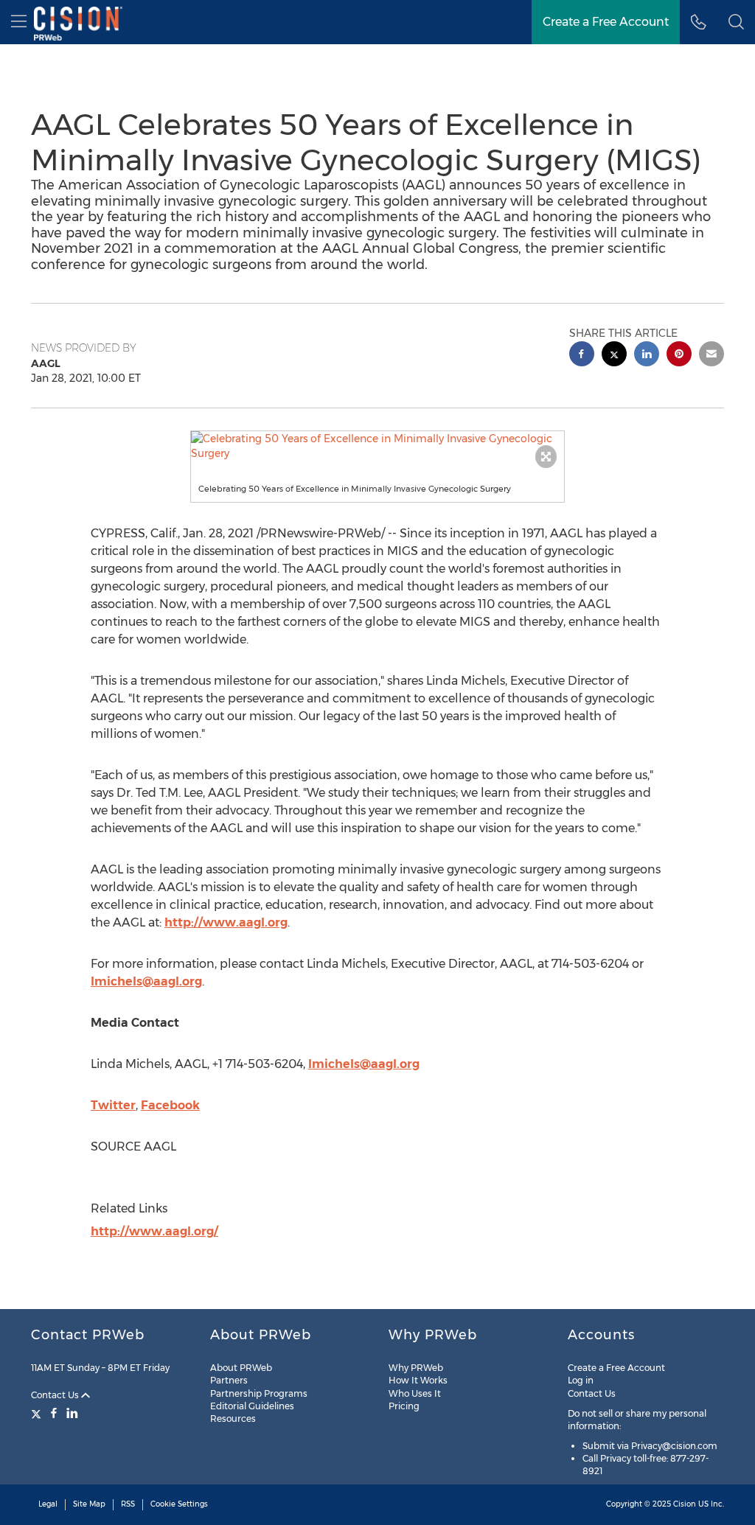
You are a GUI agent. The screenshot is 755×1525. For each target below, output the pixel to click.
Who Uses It (415, 1393)
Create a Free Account (606, 22)
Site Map (89, 1504)
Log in (581, 1380)
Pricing (404, 1405)
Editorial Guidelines (252, 1405)
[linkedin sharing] (646, 355)
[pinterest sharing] (679, 355)
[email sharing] (711, 355)
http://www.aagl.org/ (154, 1231)
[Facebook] (53, 1413)
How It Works (418, 1380)
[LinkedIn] (72, 1413)
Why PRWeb (416, 1367)
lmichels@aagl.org (146, 981)
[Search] (736, 22)
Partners (229, 1380)
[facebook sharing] (581, 355)
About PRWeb (241, 1367)
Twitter (113, 1105)
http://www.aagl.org (226, 922)
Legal (48, 1504)
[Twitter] (38, 1413)
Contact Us (56, 1394)
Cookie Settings (179, 1504)
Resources (233, 1418)
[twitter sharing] (614, 355)
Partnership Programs (258, 1393)
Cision (684, 1504)
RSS (128, 1504)
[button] (378, 446)
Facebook (170, 1105)
